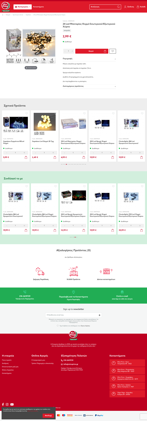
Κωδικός (65, 21)
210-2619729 (68, 360)
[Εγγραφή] (99, 315)
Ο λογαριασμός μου (38, 360)
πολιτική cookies (32, 411)
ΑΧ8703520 (68, 211)
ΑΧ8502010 (39, 211)
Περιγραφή (67, 59)
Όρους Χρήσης (85, 326)
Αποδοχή (48, 416)
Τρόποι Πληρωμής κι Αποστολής (43, 363)
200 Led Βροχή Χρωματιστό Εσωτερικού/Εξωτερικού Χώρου (73, 215)
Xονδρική (5, 363)
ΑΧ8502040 (125, 211)
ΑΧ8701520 (97, 138)
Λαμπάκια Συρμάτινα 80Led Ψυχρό (13, 142)
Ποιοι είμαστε (7, 360)
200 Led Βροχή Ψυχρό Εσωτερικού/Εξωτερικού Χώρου (102, 142)
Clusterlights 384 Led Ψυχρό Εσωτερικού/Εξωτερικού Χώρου (44, 215)
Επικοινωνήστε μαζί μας (10, 367)
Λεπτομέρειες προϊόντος (73, 86)
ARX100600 (39, 138)
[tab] (89, 59)
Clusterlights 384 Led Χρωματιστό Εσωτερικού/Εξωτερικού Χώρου (128, 142)
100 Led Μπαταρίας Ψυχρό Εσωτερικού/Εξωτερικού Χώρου (73, 142)
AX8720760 (68, 138)
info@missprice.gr (71, 364)
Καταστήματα (6, 373)
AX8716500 (10, 138)
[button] (23, 6)
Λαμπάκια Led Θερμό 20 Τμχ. (43, 141)
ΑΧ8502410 (125, 138)
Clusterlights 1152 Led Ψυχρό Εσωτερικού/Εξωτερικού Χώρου (131, 215)
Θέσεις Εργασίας (8, 370)
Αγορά (91, 51)
